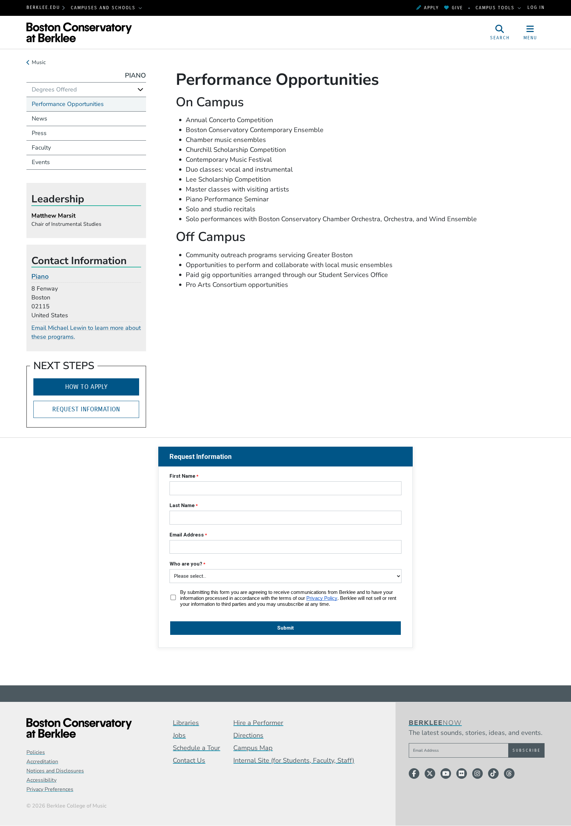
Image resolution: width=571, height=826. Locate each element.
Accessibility (41, 780)
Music (39, 62)
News (39, 118)
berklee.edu (43, 8)
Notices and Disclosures (55, 770)
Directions (248, 735)
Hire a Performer (258, 722)
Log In (536, 8)
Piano (135, 75)
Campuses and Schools (104, 8)
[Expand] (140, 89)
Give (457, 8)
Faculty (41, 148)
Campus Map (253, 747)
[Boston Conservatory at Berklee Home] (79, 728)
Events (41, 162)
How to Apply (86, 387)
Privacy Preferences (49, 789)
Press (39, 133)
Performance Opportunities (68, 104)
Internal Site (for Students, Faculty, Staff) (293, 760)
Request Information (86, 409)
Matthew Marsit (53, 216)
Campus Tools (496, 8)
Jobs (179, 735)
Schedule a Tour (196, 747)
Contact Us (189, 760)
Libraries (186, 722)
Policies (35, 752)
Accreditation (42, 761)
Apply (431, 8)
